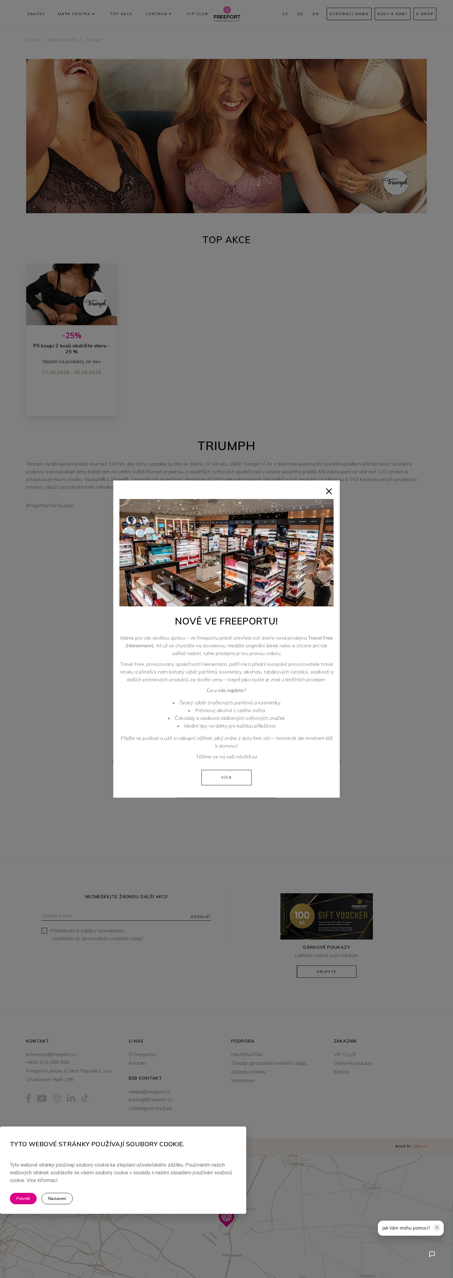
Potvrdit (23, 1199)
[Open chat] (432, 1254)
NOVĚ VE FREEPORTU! (226, 621)
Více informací (42, 1181)
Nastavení (57, 1199)
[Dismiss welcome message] (437, 1227)
